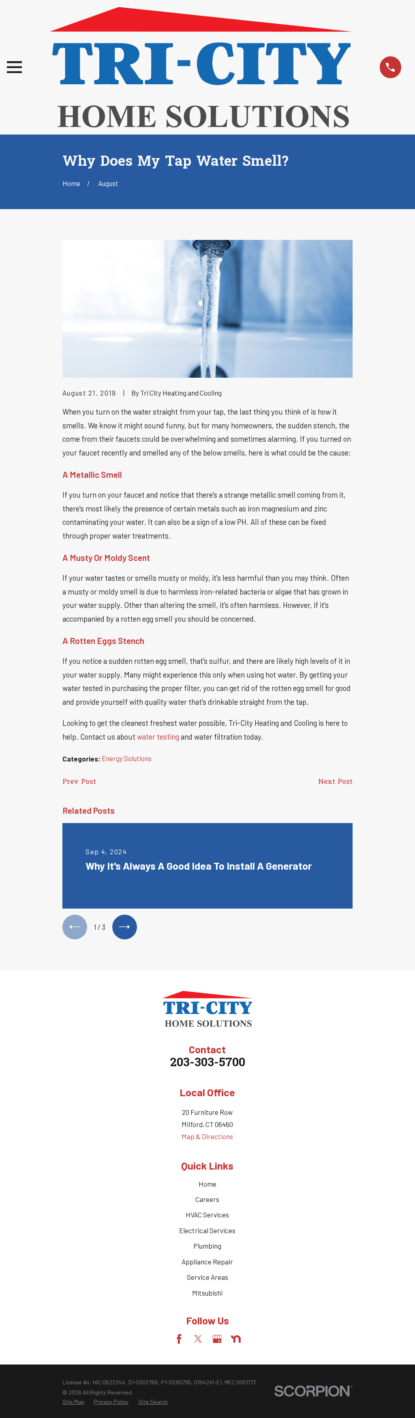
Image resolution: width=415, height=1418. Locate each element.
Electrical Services (207, 1230)
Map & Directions (207, 1136)
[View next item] (124, 927)
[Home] (200, 67)
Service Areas (207, 1277)
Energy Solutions (127, 758)
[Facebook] (179, 1339)
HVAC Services (207, 1215)
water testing (158, 736)
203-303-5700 (207, 1063)
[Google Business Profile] (217, 1339)
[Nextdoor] (236, 1339)
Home (207, 1184)
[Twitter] (198, 1339)
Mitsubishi (207, 1293)
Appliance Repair (207, 1262)
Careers (207, 1199)
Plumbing (207, 1246)
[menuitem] (73, 1402)
